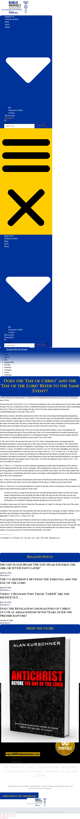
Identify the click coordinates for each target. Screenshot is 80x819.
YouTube (7, 365)
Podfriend (7, 375)
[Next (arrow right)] (6, 818)
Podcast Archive (12, 19)
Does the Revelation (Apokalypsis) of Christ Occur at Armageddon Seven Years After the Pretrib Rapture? (36, 612)
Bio (9, 108)
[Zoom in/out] (2, 815)
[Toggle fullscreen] (6, 815)
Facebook (7, 367)
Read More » (5, 575)
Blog (7, 22)
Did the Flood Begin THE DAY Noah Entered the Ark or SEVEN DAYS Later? (38, 566)
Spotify (6, 357)
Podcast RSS (9, 362)
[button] (5, 121)
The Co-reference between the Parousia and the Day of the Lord (38, 581)
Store (7, 24)
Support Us (9, 17)
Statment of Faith (15, 110)
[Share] (9, 815)
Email (6, 355)
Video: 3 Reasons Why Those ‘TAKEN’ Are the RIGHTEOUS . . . (34, 596)
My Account (10, 115)
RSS (5, 360)
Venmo (6, 372)
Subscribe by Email (16, 349)
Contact (11, 113)
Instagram (7, 370)
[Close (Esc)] (13, 815)
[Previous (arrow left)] (2, 818)
